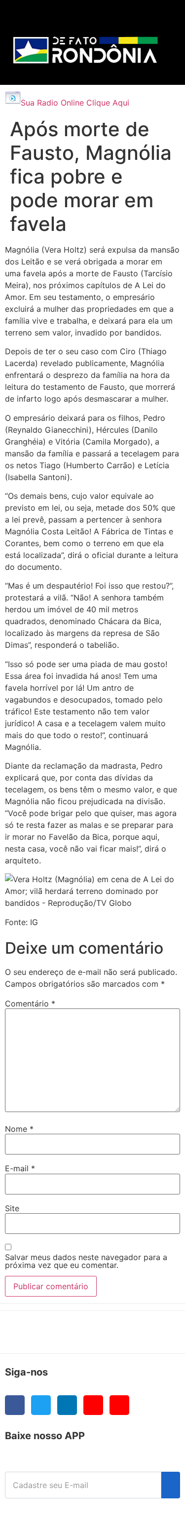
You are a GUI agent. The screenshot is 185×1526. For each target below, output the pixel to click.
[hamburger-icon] (156, 17)
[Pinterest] (119, 1405)
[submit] (170, 1485)
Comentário (30, 1003)
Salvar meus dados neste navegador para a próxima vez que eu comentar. (86, 1261)
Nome (19, 1129)
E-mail (20, 1168)
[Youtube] (93, 1405)
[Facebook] (15, 1405)
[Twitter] (41, 1405)
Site (12, 1208)
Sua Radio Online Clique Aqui (75, 103)
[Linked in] (67, 1405)
